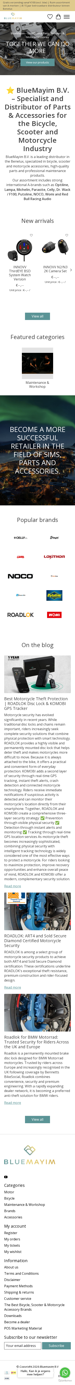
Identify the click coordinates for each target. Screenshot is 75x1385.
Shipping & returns (19, 1292)
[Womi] (54, 615)
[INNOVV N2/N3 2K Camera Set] (55, 247)
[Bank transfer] (7, 1379)
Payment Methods (18, 1286)
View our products (37, 62)
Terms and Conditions (21, 1273)
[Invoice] (6, 1373)
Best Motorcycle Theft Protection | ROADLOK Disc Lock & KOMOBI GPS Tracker (36, 703)
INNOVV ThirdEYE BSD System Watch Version (20, 273)
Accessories (13, 1217)
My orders (12, 1239)
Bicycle (9, 1198)
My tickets (12, 1245)
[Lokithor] (54, 557)
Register (10, 1233)
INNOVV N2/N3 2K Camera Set (55, 269)
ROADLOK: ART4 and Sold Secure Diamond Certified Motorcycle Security (35, 940)
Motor (9, 1192)
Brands (9, 1211)
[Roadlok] (20, 615)
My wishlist (12, 1251)
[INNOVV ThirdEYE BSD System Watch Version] (19, 247)
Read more (12, 886)
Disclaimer (12, 1279)
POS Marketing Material (23, 1328)
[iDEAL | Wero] (13, 1373)
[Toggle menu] (66, 17)
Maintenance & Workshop (37, 384)
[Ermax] (54, 538)
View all (37, 316)
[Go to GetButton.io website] (65, 1380)
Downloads (13, 1315)
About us (11, 1267)
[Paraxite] (20, 596)
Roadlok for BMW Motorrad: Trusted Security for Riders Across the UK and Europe (36, 1042)
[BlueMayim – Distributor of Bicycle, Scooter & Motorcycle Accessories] (13, 16)
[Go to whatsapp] (65, 1372)
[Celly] (20, 538)
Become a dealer (17, 1322)
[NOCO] (20, 576)
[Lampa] (20, 557)
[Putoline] (54, 596)
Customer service (17, 1298)
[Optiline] (54, 576)
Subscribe (56, 1345)
